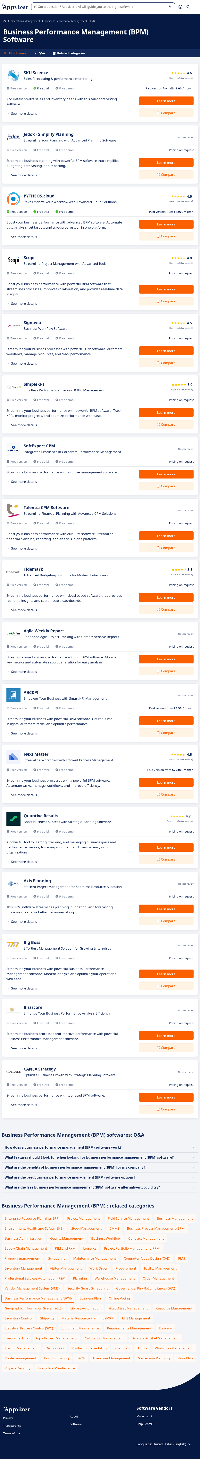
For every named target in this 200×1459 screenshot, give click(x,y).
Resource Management (174, 1308)
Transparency (12, 1425)
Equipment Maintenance (80, 1328)
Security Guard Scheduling (87, 1288)
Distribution (55, 1348)
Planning (80, 1278)
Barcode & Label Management (155, 1338)
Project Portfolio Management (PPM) (132, 1248)
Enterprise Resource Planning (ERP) (32, 1218)
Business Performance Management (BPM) (38, 1298)
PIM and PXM (65, 1248)
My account (144, 1416)
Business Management (175, 1218)
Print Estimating (56, 1358)
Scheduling (56, 1258)
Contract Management (146, 1238)
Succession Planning (154, 1358)
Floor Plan (185, 1358)
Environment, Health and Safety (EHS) (34, 1228)
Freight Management (21, 1348)
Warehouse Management (115, 1278)
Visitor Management (66, 1268)
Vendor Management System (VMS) (32, 1288)
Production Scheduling (89, 1348)
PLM (181, 1258)
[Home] (4, 21)
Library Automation (85, 1308)
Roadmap (121, 1348)
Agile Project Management (56, 1338)
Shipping (47, 1318)
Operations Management (25, 21)
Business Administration (23, 1238)
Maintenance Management (94, 1258)
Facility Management (160, 1268)
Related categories (71, 53)
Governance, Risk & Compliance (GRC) (145, 1288)
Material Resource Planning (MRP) (88, 1318)
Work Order (98, 1268)
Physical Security (17, 1368)
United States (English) (169, 1444)
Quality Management (66, 1238)
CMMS (114, 1228)
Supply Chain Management (26, 1248)
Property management (22, 1258)
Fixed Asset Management (128, 1308)
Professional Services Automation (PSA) (35, 1278)
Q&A (41, 53)
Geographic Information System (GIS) (33, 1308)
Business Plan (90, 1298)
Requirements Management (129, 1328)
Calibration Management (104, 1338)
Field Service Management (128, 1218)
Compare (168, 113)
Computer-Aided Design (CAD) (147, 1258)
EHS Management (136, 1318)
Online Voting (119, 1298)
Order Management (158, 1278)
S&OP (81, 1358)
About (74, 1416)
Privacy (8, 1418)
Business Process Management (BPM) (156, 1228)
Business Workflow (106, 1238)
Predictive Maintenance (56, 1368)
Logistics (89, 1248)
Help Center (144, 1424)
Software (76, 1424)
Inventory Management (23, 1268)
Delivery (165, 1328)
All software (17, 53)
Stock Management (86, 1228)
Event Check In (16, 1338)
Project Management (83, 1218)
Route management (20, 1358)
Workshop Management (174, 1348)
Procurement (125, 1268)
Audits (142, 1348)
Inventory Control (18, 1318)
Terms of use (11, 1433)
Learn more (166, 101)
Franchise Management (111, 1358)
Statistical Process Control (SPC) (29, 1328)
